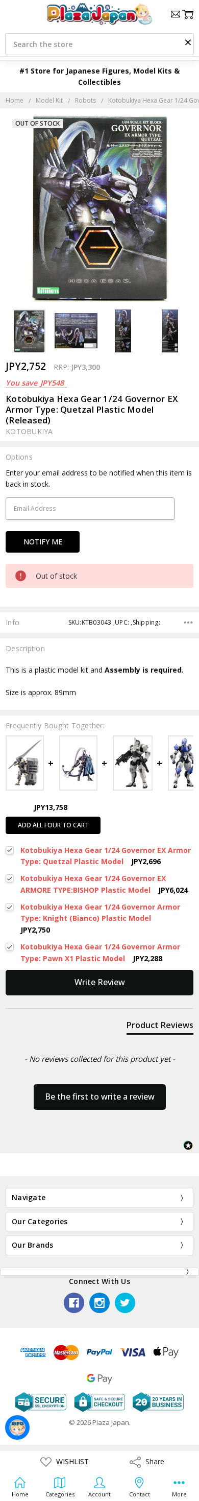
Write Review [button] (99, 982)
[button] (188, 42)
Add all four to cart (53, 825)
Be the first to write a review (100, 1096)
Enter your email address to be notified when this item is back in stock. (99, 478)
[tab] (160, 1027)
